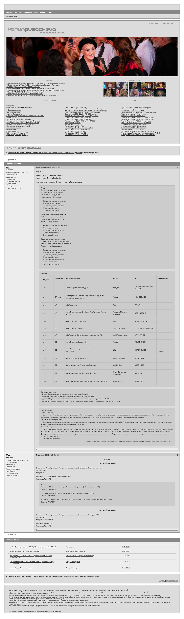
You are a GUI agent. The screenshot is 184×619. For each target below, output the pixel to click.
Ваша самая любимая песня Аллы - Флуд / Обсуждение (85, 109)
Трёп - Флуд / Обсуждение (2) (17, 133)
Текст (43, 188)
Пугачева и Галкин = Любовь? (76, 107)
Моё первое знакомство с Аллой (18, 126)
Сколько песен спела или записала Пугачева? (23, 121)
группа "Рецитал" (12, 131)
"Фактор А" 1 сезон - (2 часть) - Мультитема (137, 119)
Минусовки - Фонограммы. (75, 551)
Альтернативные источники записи (53, 485)
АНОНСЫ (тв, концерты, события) (19, 107)
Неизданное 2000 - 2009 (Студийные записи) (22, 123)
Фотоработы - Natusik (72, 123)
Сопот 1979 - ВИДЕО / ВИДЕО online (78, 119)
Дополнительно (46, 410)
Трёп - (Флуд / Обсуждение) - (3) (21, 568)
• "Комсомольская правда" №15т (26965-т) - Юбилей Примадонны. (30, 88)
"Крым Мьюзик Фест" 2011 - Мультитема (136, 123)
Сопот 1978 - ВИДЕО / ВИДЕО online (78, 117)
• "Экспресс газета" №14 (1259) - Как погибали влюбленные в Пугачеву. (32, 85)
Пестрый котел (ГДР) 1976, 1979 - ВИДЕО (80, 121)
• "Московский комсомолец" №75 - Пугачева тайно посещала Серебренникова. (35, 90)
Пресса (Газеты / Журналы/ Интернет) (80, 556)
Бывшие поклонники (13, 128)
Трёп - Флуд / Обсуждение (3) (17, 135)
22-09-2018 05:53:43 (52, 167)
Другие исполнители (48, 392)
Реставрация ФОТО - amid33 (75, 133)
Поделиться (40, 167)
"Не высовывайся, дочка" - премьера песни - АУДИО (140, 133)
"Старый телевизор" (13, 110)
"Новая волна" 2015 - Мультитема (133, 128)
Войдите (21, 148)
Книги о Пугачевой (13, 112)
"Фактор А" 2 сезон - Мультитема (133, 116)
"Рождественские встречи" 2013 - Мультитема (138, 135)
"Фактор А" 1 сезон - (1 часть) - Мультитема (137, 117)
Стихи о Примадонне (14, 114)
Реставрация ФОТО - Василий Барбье (79, 128)
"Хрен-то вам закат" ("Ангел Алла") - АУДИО (137, 131)
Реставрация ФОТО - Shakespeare (77, 129)
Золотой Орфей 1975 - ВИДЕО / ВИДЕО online (81, 116)
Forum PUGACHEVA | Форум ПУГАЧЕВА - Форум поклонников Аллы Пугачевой (41, 153)
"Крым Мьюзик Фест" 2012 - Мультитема (136, 121)
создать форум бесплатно (168, 581)
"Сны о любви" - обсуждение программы (136, 107)
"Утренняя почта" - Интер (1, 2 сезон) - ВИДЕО (138, 112)
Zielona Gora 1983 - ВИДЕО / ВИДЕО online (80, 114)
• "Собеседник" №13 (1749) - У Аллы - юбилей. (23, 87)
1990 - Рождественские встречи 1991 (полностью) (83, 112)
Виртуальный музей (13, 109)
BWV (8, 168)
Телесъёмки (70, 547)
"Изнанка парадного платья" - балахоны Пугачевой (25, 116)
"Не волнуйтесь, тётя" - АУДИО (132, 129)
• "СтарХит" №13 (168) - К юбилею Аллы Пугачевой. (25, 92)
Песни (79, 153)
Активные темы (11, 16)
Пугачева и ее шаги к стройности (18, 119)
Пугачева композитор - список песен (19, 124)
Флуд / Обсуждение (73, 562)
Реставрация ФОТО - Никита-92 (76, 135)
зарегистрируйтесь (34, 148)
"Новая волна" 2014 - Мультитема (133, 126)
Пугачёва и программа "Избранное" (134, 109)
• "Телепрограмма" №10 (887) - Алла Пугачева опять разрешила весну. (32, 95)
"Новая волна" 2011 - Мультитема (133, 124)
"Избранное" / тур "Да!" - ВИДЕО (133, 110)
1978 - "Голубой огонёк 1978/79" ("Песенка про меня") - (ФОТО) (33, 547)
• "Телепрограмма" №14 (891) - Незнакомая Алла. (24, 94)
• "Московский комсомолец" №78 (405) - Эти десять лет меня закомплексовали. (35, 83)
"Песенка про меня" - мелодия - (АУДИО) (25, 551)
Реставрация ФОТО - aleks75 (75, 131)
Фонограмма (11, 129)
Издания (44, 273)
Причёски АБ (11, 117)
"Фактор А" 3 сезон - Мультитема (133, 114)
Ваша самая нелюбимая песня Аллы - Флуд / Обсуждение (86, 110)
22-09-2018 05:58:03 (52, 455)
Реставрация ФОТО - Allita (74, 126)
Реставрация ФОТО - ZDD (74, 124)
